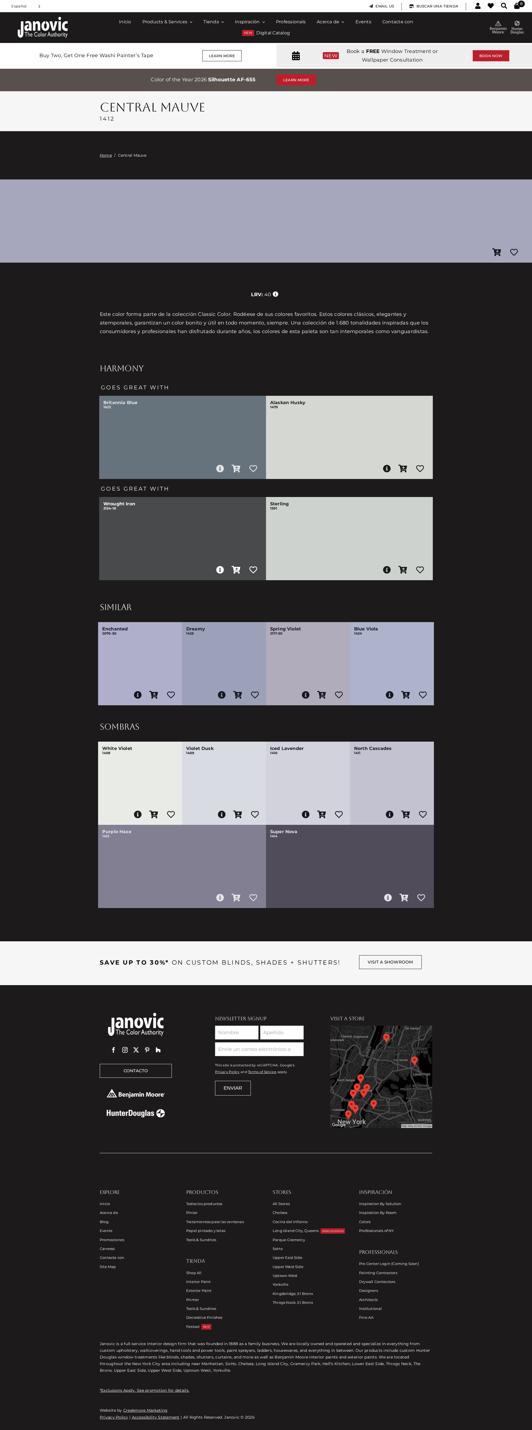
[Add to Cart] (497, 252)
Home (106, 155)
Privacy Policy (227, 1072)
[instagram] (125, 1050)
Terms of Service (262, 1072)
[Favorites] (490, 6)
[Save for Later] (514, 252)
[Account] (478, 6)
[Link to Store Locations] (381, 1077)
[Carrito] (517, 6)
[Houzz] (158, 1050)
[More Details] (220, 468)
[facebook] (113, 1050)
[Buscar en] (504, 6)
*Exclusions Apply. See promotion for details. (144, 1390)
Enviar (233, 1088)
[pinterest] (147, 1050)
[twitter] (136, 1050)
